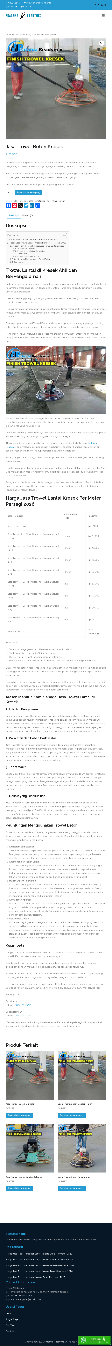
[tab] (14, 216)
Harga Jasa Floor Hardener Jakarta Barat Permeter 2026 (35, 1277)
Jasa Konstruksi (22, 34)
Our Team (11, 1325)
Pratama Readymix (54, 1341)
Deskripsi (14, 215)
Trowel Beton (58, 201)
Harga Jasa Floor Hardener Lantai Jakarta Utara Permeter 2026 (39, 1253)
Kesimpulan (19, 262)
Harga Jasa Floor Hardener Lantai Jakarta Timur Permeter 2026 (39, 1259)
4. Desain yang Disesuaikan (28, 256)
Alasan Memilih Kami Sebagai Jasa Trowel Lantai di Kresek (39, 246)
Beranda (10, 34)
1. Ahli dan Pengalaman (25, 248)
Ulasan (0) (27, 215)
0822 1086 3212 (23, 1005)
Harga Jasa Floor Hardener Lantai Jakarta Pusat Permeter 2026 (39, 1271)
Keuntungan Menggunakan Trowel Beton (32, 259)
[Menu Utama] (103, 15)
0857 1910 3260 (23, 1015)
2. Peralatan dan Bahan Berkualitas (31, 251)
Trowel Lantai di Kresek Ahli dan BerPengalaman (33, 239)
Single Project (13, 1319)
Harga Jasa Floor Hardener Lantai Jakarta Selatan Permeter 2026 (40, 1265)
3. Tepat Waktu (22, 254)
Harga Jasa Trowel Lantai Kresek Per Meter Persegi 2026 (37, 243)
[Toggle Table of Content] (63, 235)
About (9, 1313)
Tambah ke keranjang (28, 192)
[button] (101, 43)
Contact (10, 1331)
